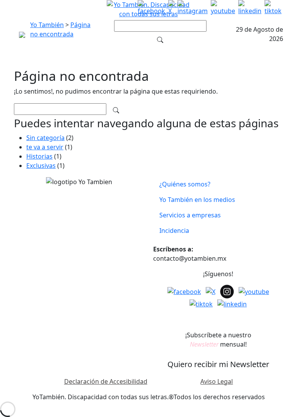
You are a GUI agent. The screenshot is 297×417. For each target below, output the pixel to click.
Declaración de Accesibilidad (105, 381)
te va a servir (44, 147)
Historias (39, 156)
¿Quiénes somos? (184, 184)
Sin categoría (45, 137)
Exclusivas (41, 165)
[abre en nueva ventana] (151, 9)
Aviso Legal (216, 381)
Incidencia (174, 230)
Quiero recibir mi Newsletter (218, 364)
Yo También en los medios (197, 199)
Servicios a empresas (190, 215)
